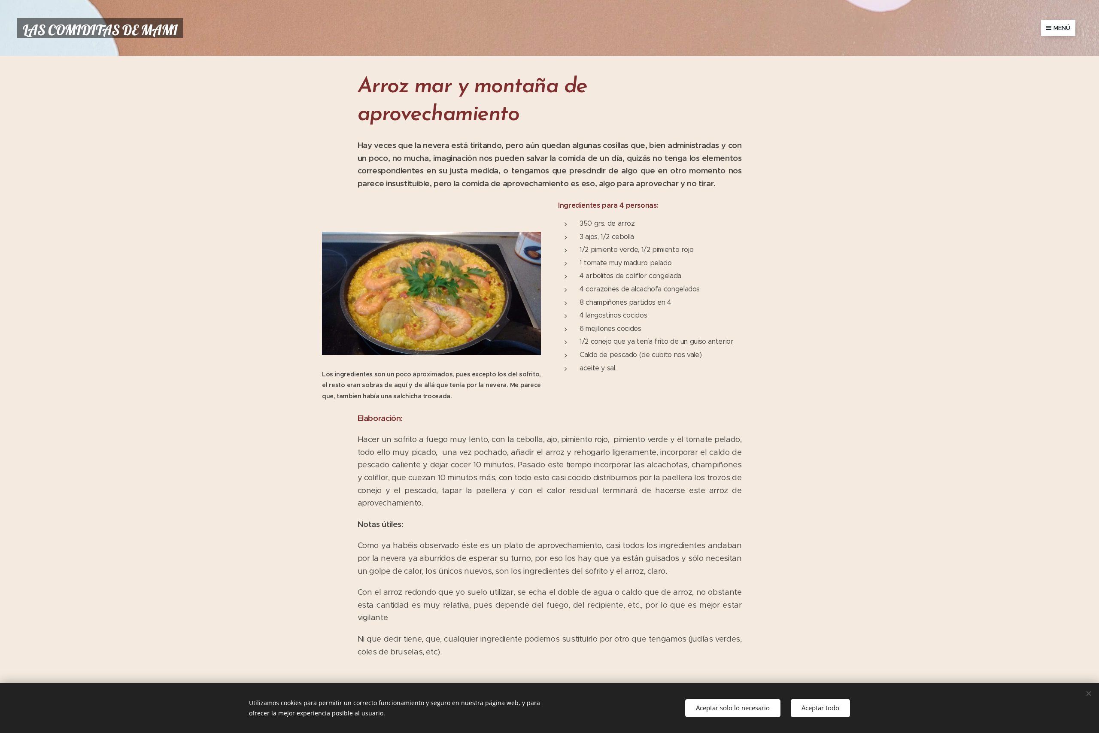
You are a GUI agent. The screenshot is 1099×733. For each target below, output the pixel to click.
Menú (1061, 28)
